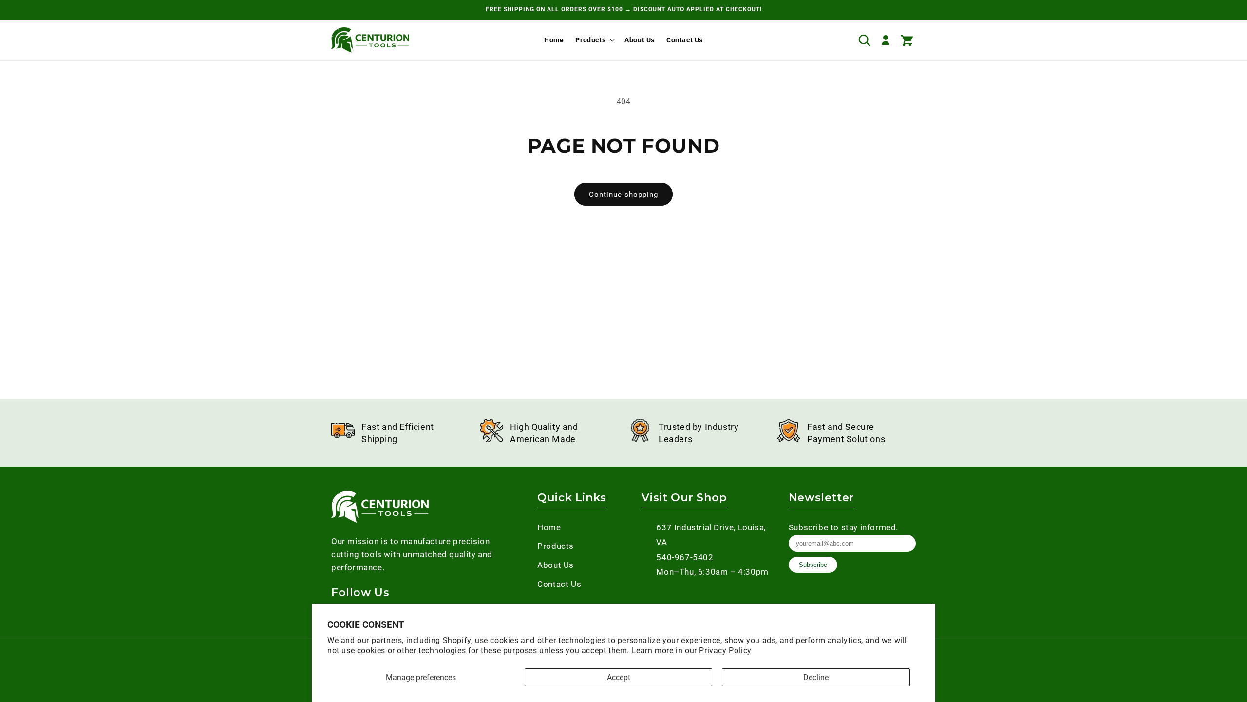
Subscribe (813, 564)
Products (590, 40)
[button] (594, 40)
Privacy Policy (725, 650)
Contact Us (559, 584)
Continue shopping (623, 194)
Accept (618, 677)
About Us (555, 565)
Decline (816, 677)
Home (549, 527)
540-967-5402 (684, 557)
